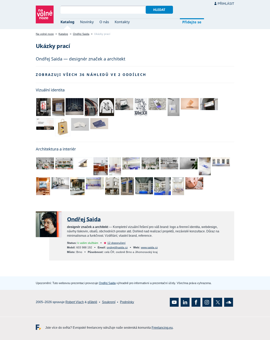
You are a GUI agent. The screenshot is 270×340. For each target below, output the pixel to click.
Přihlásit (226, 3)
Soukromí (108, 302)
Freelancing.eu (40, 327)
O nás (104, 21)
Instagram (206, 302)
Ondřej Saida (81, 33)
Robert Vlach (74, 302)
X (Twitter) (217, 302)
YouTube (174, 302)
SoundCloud (228, 302)
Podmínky (127, 302)
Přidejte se (191, 22)
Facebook (196, 302)
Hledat (159, 10)
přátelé (92, 302)
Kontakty (122, 21)
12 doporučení (116, 242)
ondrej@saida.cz (117, 247)
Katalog (67, 21)
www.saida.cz (149, 247)
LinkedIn (185, 302)
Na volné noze (45, 33)
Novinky (87, 21)
